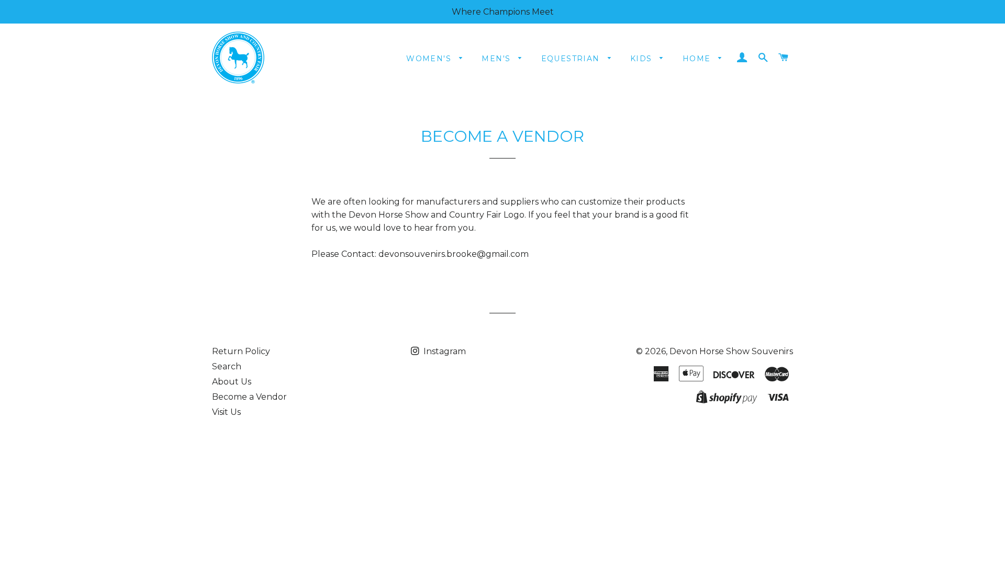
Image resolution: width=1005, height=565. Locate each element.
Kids (642, 58)
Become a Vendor (249, 397)
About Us (231, 382)
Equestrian (571, 58)
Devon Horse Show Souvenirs (731, 351)
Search (226, 366)
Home (698, 58)
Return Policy (241, 351)
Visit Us (226, 412)
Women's (430, 58)
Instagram (443, 351)
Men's (497, 58)
